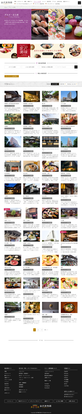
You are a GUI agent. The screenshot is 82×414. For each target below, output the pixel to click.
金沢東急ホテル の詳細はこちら (12, 147)
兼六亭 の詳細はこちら (50, 101)
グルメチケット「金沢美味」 (54, 4)
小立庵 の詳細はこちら (69, 218)
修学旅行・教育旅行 (23, 373)
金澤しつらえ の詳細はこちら (12, 218)
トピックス (21, 371)
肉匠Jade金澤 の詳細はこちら (12, 265)
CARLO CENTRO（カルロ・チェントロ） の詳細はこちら (31, 313)
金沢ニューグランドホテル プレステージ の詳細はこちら (50, 147)
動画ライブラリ (22, 391)
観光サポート (66, 1)
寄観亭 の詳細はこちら (12, 313)
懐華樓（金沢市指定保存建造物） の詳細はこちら (12, 101)
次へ (45, 329)
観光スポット (7, 375)
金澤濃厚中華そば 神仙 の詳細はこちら (69, 313)
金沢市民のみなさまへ (69, 394)
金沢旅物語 (6, 2)
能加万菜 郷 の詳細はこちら (50, 288)
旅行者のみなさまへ (68, 396)
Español (66, 375)
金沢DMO (47, 373)
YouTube (47, 383)
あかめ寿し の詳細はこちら (50, 194)
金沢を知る (59, 1)
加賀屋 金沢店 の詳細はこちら (31, 241)
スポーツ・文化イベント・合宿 (26, 377)
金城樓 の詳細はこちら (12, 124)
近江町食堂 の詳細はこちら (12, 171)
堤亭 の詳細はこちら (69, 265)
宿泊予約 (49, 1)
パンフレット (10, 401)
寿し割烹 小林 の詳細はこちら (12, 241)
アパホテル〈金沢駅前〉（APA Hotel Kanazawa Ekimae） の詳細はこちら (50, 241)
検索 (76, 66)
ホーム (5, 7)
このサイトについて (49, 371)
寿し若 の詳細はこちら (50, 218)
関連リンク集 (48, 380)
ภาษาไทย (66, 385)
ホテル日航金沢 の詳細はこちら (69, 147)
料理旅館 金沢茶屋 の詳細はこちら (31, 101)
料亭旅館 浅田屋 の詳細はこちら (31, 124)
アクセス (54, 1)
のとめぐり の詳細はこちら (69, 288)
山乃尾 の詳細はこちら (31, 147)
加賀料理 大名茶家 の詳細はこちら (69, 171)
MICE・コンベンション (24, 375)
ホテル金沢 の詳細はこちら (69, 101)
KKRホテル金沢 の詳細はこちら (50, 124)
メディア (21, 379)
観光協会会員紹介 (49, 375)
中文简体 (66, 381)
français (66, 373)
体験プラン (30, 1)
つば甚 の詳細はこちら (12, 194)
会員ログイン (48, 377)
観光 (25, 1)
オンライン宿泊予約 (39, 4)
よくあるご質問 (59, 401)
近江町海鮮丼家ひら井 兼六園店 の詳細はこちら (50, 265)
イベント (44, 1)
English (66, 371)
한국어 (65, 383)
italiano (66, 377)
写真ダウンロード (22, 401)
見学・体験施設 (22, 382)
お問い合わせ (72, 401)
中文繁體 (66, 379)
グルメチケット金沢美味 (11, 76)
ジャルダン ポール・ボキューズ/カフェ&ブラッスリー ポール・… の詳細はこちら (31, 288)
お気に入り (7, 392)
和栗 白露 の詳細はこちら (50, 313)
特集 (15, 1)
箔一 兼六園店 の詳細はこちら (31, 265)
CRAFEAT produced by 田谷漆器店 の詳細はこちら (69, 241)
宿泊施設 (21, 386)
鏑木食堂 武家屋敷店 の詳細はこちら (12, 288)
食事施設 (21, 384)
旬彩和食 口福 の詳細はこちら (50, 171)
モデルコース (20, 1)
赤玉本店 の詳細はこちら (31, 171)
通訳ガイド (47, 401)
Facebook (47, 387)
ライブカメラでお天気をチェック (24, 4)
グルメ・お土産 (37, 1)
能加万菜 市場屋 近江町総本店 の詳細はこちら (69, 124)
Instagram (47, 385)
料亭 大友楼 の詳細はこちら (31, 218)
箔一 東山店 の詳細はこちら (31, 194)
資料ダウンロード (23, 389)
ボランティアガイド (34, 401)
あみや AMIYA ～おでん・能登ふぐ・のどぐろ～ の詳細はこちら (69, 194)
